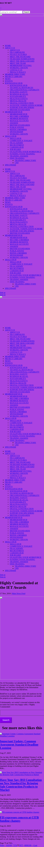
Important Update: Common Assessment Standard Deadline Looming (19, 744)
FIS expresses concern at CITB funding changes (19, 819)
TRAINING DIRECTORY (25, 160)
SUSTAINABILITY (18, 96)
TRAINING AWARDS (19, 156)
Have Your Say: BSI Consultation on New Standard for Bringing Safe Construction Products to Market (21, 784)
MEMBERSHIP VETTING (21, 65)
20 (9, 845)
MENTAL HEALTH (18, 101)
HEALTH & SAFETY (19, 99)
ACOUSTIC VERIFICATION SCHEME (26, 105)
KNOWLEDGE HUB (13, 83)
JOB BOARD (15, 149)
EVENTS (9, 81)
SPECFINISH (10, 165)
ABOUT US (10, 48)
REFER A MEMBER (18, 130)
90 (27, 845)
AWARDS (14, 123)
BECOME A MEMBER (19, 116)
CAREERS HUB (17, 147)
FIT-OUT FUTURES (18, 54)
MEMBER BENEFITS (19, 118)
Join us (2, 292)
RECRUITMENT (17, 145)
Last (35, 845)
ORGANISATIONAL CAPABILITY (24, 90)
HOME (8, 46)
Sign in (3, 295)
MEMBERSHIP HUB (13, 112)
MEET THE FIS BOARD (20, 57)
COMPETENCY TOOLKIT (21, 141)
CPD (17, 163)
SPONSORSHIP (16, 132)
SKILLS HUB (10, 136)
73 (14, 845)
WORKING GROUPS (19, 68)
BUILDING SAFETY (19, 92)
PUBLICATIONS (17, 127)
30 (11, 845)
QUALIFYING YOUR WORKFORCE (25, 152)
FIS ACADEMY (16, 143)
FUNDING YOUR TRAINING (22, 154)
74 (16, 845)
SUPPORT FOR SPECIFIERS (22, 107)
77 (22, 845)
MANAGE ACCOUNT (19, 121)
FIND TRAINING (17, 158)
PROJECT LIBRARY (13, 76)
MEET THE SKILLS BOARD (22, 61)
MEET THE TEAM (18, 63)
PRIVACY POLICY (18, 72)
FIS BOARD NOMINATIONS (22, 59)
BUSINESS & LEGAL (19, 94)
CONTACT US (16, 70)
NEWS (8, 79)
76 (20, 845)
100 (29, 845)
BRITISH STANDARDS (20, 110)
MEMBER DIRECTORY (15, 74)
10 (7, 845)
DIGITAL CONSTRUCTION (22, 103)
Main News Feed (18, 593)
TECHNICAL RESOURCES (21, 88)
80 (25, 845)
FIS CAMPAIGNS (17, 52)
